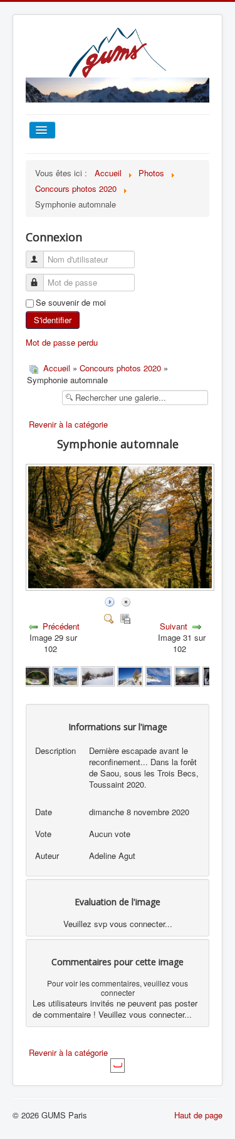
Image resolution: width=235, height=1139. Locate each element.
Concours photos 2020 (120, 368)
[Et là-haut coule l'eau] (36, 675)
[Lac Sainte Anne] (65, 675)
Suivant (173, 626)
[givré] (187, 675)
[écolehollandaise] (98, 675)
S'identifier (52, 320)
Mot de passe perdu (62, 342)
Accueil (56, 368)
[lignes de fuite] (158, 675)
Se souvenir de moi (71, 302)
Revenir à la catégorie (68, 424)
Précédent (61, 626)
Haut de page (198, 1115)
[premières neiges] (130, 675)
